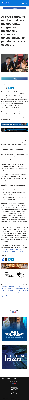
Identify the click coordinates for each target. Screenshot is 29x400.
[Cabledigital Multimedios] (6, 3)
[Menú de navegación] (23, 3)
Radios (15, 8)
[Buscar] (26, 3)
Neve (2, 398)
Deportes (15, 378)
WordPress (14, 398)
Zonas (8, 378)
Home (3, 378)
